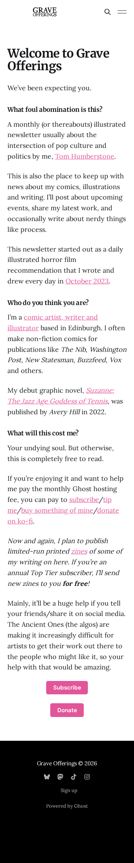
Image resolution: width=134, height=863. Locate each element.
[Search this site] (108, 12)
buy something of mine (57, 510)
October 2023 (87, 281)
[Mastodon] (60, 777)
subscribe (84, 499)
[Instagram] (87, 777)
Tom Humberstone (84, 156)
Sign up (69, 790)
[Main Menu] (122, 11)
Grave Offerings (57, 763)
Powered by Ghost (67, 806)
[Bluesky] (47, 777)
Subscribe (67, 687)
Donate (67, 710)
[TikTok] (74, 777)
